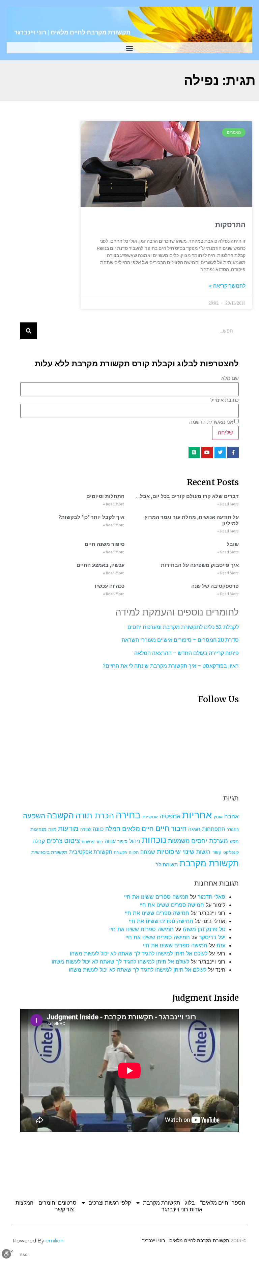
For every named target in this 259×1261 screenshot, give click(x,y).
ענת (221, 945)
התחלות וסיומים (105, 496)
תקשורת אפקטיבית (90, 852)
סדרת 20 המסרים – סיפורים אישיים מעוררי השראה (180, 640)
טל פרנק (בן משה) (204, 929)
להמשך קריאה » (227, 286)
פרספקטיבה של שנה (215, 586)
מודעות (68, 828)
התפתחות (213, 828)
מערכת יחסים (209, 840)
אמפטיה (170, 816)
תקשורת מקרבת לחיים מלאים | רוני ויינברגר (72, 32)
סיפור (122, 841)
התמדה (233, 829)
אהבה (231, 816)
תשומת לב (166, 865)
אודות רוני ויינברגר (182, 1209)
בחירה (128, 815)
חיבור (178, 828)
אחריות (197, 815)
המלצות (24, 1203)
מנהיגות (38, 829)
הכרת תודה (95, 815)
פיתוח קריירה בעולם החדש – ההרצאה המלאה (186, 653)
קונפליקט (231, 852)
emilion (54, 1240)
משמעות (179, 840)
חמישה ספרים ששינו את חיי (156, 896)
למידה (85, 829)
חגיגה (194, 829)
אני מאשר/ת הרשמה (211, 422)
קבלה (38, 841)
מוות (52, 829)
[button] (129, 47)
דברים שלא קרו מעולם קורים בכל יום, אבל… (187, 496)
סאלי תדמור (211, 896)
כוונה (98, 828)
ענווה (110, 841)
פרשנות (88, 841)
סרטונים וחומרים (57, 1203)
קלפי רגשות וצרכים (109, 1203)
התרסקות (230, 225)
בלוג (190, 1203)
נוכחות (154, 840)
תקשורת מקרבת (209, 863)
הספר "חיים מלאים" (222, 1203)
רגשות (203, 852)
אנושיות (150, 816)
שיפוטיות (169, 851)
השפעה (34, 815)
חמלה (112, 828)
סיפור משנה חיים (104, 544)
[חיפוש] (28, 330)
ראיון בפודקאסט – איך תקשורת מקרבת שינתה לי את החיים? (171, 666)
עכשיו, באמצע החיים (100, 565)
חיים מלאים (138, 829)
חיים (162, 828)
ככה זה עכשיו (109, 586)
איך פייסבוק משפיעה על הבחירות (200, 565)
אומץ (218, 816)
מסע (234, 841)
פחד (99, 842)
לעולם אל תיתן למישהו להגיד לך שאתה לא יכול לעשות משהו (138, 953)
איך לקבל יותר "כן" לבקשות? (91, 517)
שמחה (147, 852)
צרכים (54, 841)
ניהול (134, 841)
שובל (233, 544)
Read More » (228, 504)
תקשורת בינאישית (49, 852)
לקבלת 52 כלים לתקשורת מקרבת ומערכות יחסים (183, 627)
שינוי (188, 851)
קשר (217, 852)
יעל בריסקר (212, 937)
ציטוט (72, 841)
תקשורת (120, 852)
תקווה (134, 852)
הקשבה (60, 815)
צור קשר (64, 1209)
